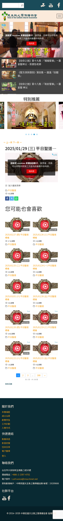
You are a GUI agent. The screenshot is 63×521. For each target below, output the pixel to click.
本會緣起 (6, 411)
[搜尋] (22, 5)
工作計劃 (6, 423)
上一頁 (8, 142)
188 (38, 375)
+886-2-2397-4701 (21, 474)
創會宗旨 (6, 419)
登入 (4, 455)
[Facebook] (7, 198)
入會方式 (6, 427)
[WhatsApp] (16, 198)
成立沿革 (6, 415)
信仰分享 (6, 447)
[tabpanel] (31, 116)
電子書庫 (6, 450)
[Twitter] (12, 198)
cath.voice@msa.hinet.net (25, 478)
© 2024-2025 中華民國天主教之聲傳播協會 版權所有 (31, 513)
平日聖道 (12, 190)
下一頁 (17, 142)
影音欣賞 (6, 443)
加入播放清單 (14, 185)
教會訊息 (6, 439)
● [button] (26, 134)
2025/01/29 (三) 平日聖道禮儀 (31, 148)
